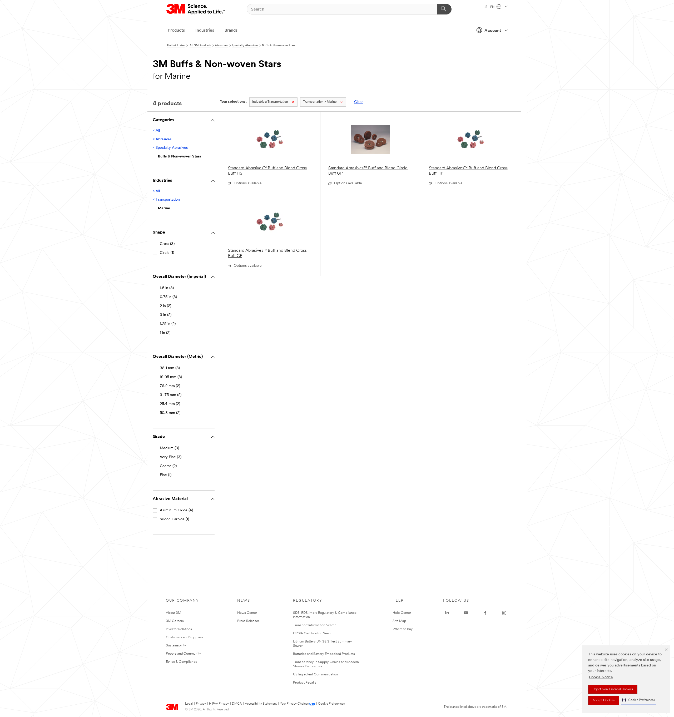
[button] (638, 700)
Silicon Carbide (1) (174, 519)
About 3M (173, 613)
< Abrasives (162, 139)
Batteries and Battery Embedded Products (324, 654)
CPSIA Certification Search (313, 633)
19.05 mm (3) (171, 377)
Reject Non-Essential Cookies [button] (613, 689)
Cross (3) (167, 244)
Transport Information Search (314, 625)
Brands (231, 30)
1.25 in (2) (168, 324)
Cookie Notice (601, 677)
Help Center (402, 613)
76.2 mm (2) (170, 386)
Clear (358, 102)
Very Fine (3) (170, 457)
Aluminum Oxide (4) (176, 510)
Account (492, 31)
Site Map (399, 621)
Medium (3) (169, 448)
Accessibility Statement (261, 703)
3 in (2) (165, 315)
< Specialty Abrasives (170, 148)
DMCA (237, 703)
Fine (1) (165, 475)
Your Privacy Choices (294, 703)
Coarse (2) (168, 466)
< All (156, 131)
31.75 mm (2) (170, 395)
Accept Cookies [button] (603, 700)
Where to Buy (403, 629)
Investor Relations (179, 629)
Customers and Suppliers (185, 637)
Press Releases (248, 621)
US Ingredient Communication (315, 674)
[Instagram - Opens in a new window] (504, 613)
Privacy (201, 703)
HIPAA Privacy (219, 703)
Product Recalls (304, 682)
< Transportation (166, 200)
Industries (204, 30)
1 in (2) (165, 333)
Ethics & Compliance (181, 662)
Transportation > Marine (320, 101)
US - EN (489, 7)
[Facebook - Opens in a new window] (485, 613)
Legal (189, 703)
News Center (247, 613)
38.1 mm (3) (170, 368)
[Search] (444, 9)
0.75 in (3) (168, 297)
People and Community (183, 653)
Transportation (270, 101)
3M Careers (175, 621)
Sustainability (176, 645)
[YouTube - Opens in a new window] (466, 613)
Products (176, 30)
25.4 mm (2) (170, 404)
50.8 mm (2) (170, 413)
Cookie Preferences (331, 703)
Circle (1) (167, 253)
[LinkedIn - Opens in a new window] (447, 613)
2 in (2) (165, 306)
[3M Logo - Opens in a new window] (196, 9)
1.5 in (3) (167, 288)
